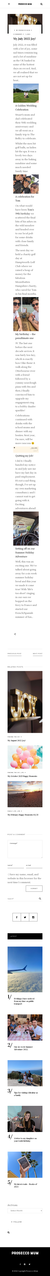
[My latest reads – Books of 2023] (25, 1165)
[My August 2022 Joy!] (25, 702)
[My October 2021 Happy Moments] (25, 757)
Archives (12, 1205)
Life (22, 772)
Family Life (12, 811)
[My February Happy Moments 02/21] (25, 794)
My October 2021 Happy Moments (22, 776)
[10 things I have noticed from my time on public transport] (25, 969)
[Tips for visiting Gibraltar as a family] (25, 1073)
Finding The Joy (14, 737)
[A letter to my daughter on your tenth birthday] (25, 1119)
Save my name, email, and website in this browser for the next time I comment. (24, 878)
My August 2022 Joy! (16, 740)
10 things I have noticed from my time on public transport (24, 1001)
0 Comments (17, 34)
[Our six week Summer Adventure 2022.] (25, 1027)
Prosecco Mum (24, 30)
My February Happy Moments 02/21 (23, 815)
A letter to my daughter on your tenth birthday (25, 1139)
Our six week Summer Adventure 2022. (23, 1048)
